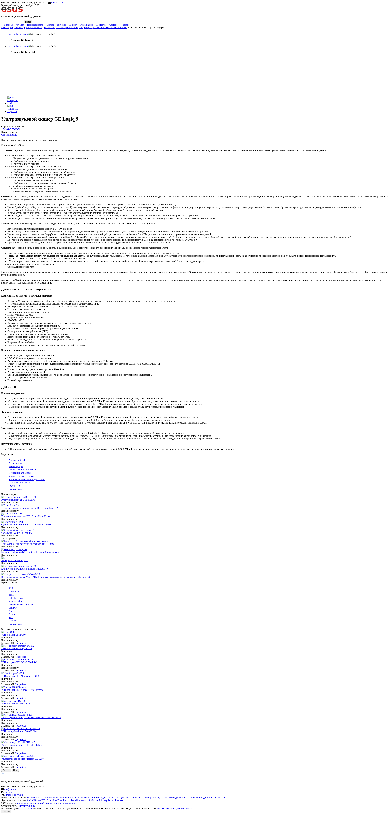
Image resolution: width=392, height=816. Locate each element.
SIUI (11, 617)
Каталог (20, 24)
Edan (11, 594)
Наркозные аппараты (20, 472)
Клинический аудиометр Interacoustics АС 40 (24, 568)
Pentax (111, 800)
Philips (12, 611)
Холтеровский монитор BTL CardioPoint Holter (25, 516)
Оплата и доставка (56, 24)
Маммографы (16, 466)
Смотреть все (16, 489)
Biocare (37, 800)
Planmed (13, 614)
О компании (86, 24)
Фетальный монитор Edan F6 (16, 533)
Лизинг (73, 24)
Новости (124, 24)
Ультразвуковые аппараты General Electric (105, 27)
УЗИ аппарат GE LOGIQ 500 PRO (19, 662)
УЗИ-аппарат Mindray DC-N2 (16, 648)
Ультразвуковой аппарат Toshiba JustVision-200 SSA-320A (31, 717)
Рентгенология (132, 797)
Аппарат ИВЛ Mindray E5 (14, 560)
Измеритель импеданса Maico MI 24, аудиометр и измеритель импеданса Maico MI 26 (45, 577)
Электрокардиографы (20, 482)
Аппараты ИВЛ (17, 460)
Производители (35, 24)
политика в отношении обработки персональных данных (47, 803)
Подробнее (20, 643)
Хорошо (6, 811)
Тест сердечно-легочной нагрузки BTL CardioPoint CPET (31, 508)
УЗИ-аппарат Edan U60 (13, 634)
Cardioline (14, 591)
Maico (95, 800)
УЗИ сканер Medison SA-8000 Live (19, 731)
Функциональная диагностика (39, 27)
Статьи (113, 24)
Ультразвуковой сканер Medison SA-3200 (22, 758)
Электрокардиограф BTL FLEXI (18, 499)
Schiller (12, 620)
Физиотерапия (148, 797)
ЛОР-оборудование (101, 797)
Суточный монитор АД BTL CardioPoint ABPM (26, 524)
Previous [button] (6, 770)
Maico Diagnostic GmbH (21, 604)
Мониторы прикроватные (22, 469)
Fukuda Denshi (16, 598)
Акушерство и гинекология (40, 797)
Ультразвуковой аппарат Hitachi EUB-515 (22, 745)
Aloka (12, 588)
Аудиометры (15, 463)
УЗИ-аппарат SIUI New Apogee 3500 (20, 676)
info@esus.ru (57, 2)
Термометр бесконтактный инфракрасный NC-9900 (28, 544)
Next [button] (15, 770)
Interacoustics (15, 601)
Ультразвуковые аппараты (69, 27)
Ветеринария (62, 797)
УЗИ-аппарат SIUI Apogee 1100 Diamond (22, 690)
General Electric (9, 134)
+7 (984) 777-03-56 (10, 129)
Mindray (13, 607)
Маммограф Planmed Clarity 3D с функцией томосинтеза (30, 552)
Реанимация (117, 797)
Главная (8, 24)
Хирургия (194, 797)
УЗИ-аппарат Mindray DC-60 (16, 703)
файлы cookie (25, 808)
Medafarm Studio (27, 806)
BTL (43, 800)
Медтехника (16, 27)
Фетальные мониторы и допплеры (27, 479)
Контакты (101, 24)
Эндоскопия (206, 797)
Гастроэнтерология (80, 797)
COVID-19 (14, 486)
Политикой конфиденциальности (174, 808)
